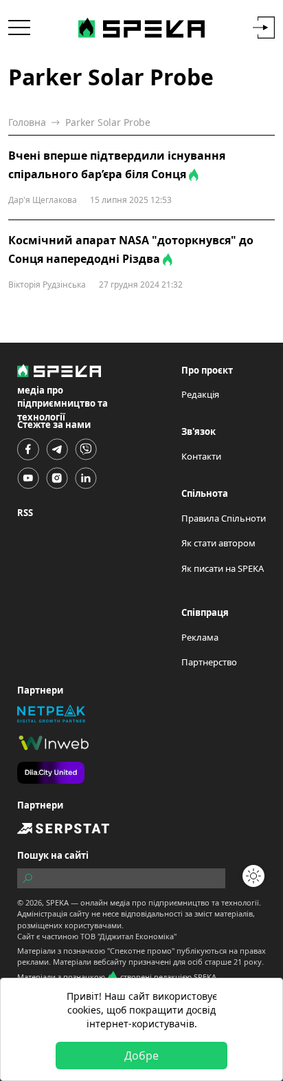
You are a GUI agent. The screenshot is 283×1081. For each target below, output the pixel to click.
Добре (141, 1055)
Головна (27, 122)
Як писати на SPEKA (222, 568)
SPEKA (57, 902)
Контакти (201, 456)
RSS (25, 512)
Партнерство (209, 662)
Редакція (200, 394)
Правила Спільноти (223, 518)
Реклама (199, 637)
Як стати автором (218, 543)
